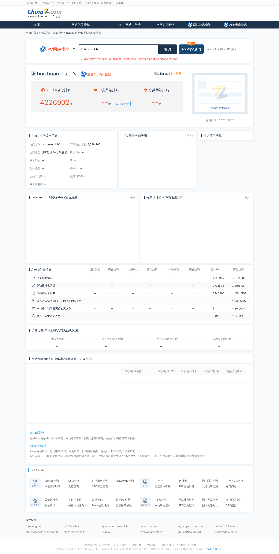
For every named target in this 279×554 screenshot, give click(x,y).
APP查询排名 (237, 25)
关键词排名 (51, 499)
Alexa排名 (58, 32)
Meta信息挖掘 (100, 505)
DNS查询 (73, 480)
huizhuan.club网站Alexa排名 (83, 32)
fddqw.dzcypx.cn (226, 532)
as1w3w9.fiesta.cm (227, 526)
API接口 (231, 49)
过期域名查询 (100, 480)
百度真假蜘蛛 (163, 486)
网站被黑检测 (186, 499)
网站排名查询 (201, 25)
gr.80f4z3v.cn (72, 526)
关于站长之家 (90, 545)
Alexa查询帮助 (216, 49)
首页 (37, 25)
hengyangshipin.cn (151, 532)
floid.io (106, 532)
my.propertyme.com (190, 526)
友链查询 (73, 486)
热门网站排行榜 (130, 25)
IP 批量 (182, 480)
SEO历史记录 (186, 505)
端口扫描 (231, 486)
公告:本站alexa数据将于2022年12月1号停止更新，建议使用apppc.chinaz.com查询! (128, 58)
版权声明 (166, 545)
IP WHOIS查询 (234, 480)
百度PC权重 (123, 499)
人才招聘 (181, 545)
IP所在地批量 (186, 486)
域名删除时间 (53, 486)
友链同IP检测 (210, 486)
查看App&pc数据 (99, 74)
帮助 (193, 545)
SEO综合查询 (100, 486)
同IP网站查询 (210, 480)
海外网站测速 (234, 499)
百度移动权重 (124, 505)
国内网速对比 (210, 505)
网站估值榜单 (81, 25)
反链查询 (97, 499)
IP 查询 (159, 480)
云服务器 (212, 549)
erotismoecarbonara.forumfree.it (45, 532)
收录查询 (50, 505)
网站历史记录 (163, 505)
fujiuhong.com (34, 526)
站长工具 (44, 32)
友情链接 (136, 545)
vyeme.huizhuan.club (115, 526)
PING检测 (160, 499)
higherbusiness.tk (74, 532)
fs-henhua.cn (148, 526)
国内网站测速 (210, 499)
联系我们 (107, 545)
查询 (167, 49)
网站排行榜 (92, 2)
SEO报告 (231, 505)
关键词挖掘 (75, 499)
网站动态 (151, 545)
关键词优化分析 (77, 505)
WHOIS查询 (52, 480)
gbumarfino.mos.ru (189, 532)
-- (57, 346)
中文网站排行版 (164, 25)
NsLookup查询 (125, 480)
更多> (190, 135)
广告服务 (121, 545)
